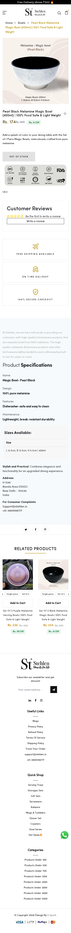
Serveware (35, 801)
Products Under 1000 (35, 876)
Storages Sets (35, 790)
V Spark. (52, 915)
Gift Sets (35, 796)
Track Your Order (35, 748)
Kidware (35, 807)
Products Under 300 (35, 859)
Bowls (22, 22)
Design (39, 915)
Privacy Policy (35, 726)
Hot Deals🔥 (35, 834)
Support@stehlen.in (15, 506)
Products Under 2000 (35, 882)
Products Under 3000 (35, 887)
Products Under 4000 (35, 893)
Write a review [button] (36, 221)
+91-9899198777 (12, 510)
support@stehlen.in (35, 754)
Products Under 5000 (35, 898)
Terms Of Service (35, 737)
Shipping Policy (35, 743)
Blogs (36, 721)
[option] (35, 71)
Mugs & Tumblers (35, 812)
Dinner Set (35, 818)
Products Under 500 (35, 865)
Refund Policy (35, 732)
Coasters (35, 823)
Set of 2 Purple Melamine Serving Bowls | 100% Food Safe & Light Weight (18, 615)
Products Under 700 (35, 870)
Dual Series (35, 829)
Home (9, 22)
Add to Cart (17, 603)
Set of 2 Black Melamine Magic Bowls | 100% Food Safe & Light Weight (53, 615)
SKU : (6, 191)
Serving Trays (35, 784)
